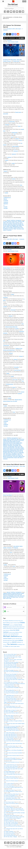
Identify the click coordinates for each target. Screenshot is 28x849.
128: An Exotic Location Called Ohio (11, 778)
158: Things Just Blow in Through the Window (13, 720)
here (23, 323)
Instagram (14, 11)
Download (9, 40)
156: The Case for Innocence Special (11, 726)
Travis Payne (15, 456)
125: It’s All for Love (8, 784)
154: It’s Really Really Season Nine (11, 728)
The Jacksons (18, 455)
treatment (20, 393)
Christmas (20, 221)
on (14, 149)
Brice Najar (9, 440)
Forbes (13, 222)
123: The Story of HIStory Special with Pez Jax (13, 787)
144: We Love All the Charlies (10, 746)
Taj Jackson (5, 59)
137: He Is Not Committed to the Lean (11, 762)
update (6, 160)
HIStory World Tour (9, 628)
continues (9, 157)
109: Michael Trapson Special (10, 815)
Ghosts (23, 626)
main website (16, 546)
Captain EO (12, 622)
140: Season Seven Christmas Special (11, 755)
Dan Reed (18, 441)
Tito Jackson (19, 228)
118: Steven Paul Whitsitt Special (14, 464)
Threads (20, 11)
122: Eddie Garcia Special (9, 790)
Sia (18, 452)
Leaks (16, 447)
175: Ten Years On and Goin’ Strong (11, 691)
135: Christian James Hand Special (11, 766)
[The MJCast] (13, 1)
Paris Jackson (15, 451)
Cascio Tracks (21, 440)
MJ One (18, 450)
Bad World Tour (13, 439)
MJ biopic (20, 224)
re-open (16, 328)
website (6, 192)
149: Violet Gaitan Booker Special (10, 736)
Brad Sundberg (6, 622)
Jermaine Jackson (12, 632)
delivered (14, 154)
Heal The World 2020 (17, 444)
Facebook (5, 11)
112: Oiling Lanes (7, 806)
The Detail (13, 455)
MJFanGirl (5, 451)
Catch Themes (18, 846)
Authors (8, 439)
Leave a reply (22, 466)
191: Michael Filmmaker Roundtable (11, 662)
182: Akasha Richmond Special (10, 676)
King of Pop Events (10, 447)
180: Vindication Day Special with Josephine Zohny (14, 679)
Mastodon (6, 203)
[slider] (22, 38)
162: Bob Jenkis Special (9, 715)
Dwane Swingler (16, 442)
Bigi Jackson (19, 439)
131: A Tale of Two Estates (9, 772)
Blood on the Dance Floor (16, 620)
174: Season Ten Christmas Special (11, 692)
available (5, 306)
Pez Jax (19, 451)
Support (5, 171)
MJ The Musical (8, 225)
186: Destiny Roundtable (9, 670)
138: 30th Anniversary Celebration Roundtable (13, 759)
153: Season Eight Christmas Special (11, 730)
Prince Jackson (14, 452)
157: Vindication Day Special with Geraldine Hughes (14, 723)
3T (3, 221)
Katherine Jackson (18, 632)
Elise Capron (18, 28)
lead (12, 137)
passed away (12, 121)
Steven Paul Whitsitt (7, 455)
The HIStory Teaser (14, 597)
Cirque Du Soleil (6, 441)
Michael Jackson (6, 449)
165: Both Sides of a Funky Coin (10, 710)
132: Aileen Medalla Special (9, 771)
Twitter (8, 11)
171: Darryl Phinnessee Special (10, 698)
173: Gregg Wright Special (9, 695)
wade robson (19, 457)
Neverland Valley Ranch (7, 640)
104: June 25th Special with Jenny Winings (12, 826)
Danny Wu (11, 442)
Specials (8, 220)
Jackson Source (21, 628)
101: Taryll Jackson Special (9, 832)
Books (22, 620)
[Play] (5, 38)
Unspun (15, 457)
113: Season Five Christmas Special (11, 803)
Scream (15, 595)
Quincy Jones (9, 226)
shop (21, 185)
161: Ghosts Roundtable (9, 716)
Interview (9, 594)
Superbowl (8, 597)
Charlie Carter (16, 61)
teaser (8, 373)
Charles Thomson (7, 61)
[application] (14, 38)
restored (20, 140)
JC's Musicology (11, 446)
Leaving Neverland (14, 633)
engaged (7, 124)
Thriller (14, 228)
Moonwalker (13, 225)
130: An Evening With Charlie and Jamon (12, 774)
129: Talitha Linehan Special (9, 776)
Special (14, 642)
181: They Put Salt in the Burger (10, 678)
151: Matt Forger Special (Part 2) (10, 734)
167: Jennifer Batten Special (9, 706)
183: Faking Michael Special (9, 675)
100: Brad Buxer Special (9, 834)
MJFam (21, 450)
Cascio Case (16, 622)
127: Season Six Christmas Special (11, 780)
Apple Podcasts (11, 41)
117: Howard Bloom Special (9, 798)
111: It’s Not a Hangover (8, 807)
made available (15, 146)
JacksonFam (9, 445)
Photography (10, 595)
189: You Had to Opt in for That (10, 664)
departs (17, 138)
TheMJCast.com (7, 197)
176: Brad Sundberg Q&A (9, 690)
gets (4, 340)
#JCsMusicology (9, 384)
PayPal (13, 178)
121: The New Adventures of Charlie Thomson (13, 791)
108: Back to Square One (9, 820)
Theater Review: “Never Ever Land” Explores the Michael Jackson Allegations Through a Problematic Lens (14, 810)
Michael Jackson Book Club (11, 326)
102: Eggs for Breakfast (8, 831)
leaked (12, 294)
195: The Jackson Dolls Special (10, 654)
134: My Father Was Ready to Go (10, 767)
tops (15, 133)
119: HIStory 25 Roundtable (9, 795)
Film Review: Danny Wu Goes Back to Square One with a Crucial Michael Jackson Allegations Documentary (14, 818)
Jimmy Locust (17, 446)
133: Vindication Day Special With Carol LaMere (13, 768)
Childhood (5, 593)
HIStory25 (5, 445)
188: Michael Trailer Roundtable (10, 666)
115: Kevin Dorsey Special (9, 802)
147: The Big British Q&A (9, 739)
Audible (5, 405)
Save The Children (9, 227)
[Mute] (19, 38)
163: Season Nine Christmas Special (11, 712)
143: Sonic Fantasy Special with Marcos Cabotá (13, 747)
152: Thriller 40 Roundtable (9, 732)
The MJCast (13, 4)
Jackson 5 (17, 222)
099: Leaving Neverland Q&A (9, 835)
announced (13, 309)
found (19, 126)
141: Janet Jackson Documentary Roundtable (13, 752)
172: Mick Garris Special (9, 696)
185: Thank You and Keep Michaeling (11, 671)
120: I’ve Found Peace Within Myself (11, 794)
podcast (8, 452)
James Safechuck (6, 630)
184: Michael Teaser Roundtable (10, 674)
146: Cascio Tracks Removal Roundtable (12, 740)
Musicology (9, 451)
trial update (16, 367)
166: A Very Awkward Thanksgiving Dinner (12, 707)
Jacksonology (6, 345)
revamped (15, 150)
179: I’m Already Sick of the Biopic (11, 682)
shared (13, 387)
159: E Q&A (6, 719)
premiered (5, 297)
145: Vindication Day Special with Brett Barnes (13, 743)
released (10, 315)
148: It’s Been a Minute (8, 738)
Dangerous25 (5, 442)
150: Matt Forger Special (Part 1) (10, 735)
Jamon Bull (19, 59)
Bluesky (23, 11)
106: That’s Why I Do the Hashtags (11, 823)
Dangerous (9, 593)
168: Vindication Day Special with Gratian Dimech (14, 703)
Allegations (7, 620)
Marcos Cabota (21, 447)
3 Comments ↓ (9, 230)
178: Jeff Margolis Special (9, 686)
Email (17, 11)
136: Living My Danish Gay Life (10, 764)
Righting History (16, 226)
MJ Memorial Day (13, 450)
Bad (10, 620)
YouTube (11, 11)
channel (22, 391)
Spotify (16, 41)
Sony (11, 642)
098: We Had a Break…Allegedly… (11, 836)
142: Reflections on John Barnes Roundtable (13, 750)
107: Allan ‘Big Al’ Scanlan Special (11, 822)
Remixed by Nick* (6, 642)
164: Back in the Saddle (8, 711)
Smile (18, 595)
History (22, 593)
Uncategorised (18, 220)
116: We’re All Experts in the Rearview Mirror (13, 799)
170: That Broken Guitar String (10, 699)
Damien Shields (6, 267)
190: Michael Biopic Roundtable (10, 663)
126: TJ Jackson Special (9, 783)
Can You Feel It (17, 370)
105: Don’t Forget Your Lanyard (10, 824)
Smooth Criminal (17, 227)
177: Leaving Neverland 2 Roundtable (11, 687)
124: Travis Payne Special (9, 786)
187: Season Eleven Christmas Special (11, 667)
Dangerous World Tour (16, 593)
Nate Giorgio (19, 225)
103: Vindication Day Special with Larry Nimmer (13, 828)
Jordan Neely (15, 224)
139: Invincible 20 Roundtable (10, 758)
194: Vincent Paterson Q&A (9, 655)
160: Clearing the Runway (9, 718)
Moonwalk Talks (18, 638)
